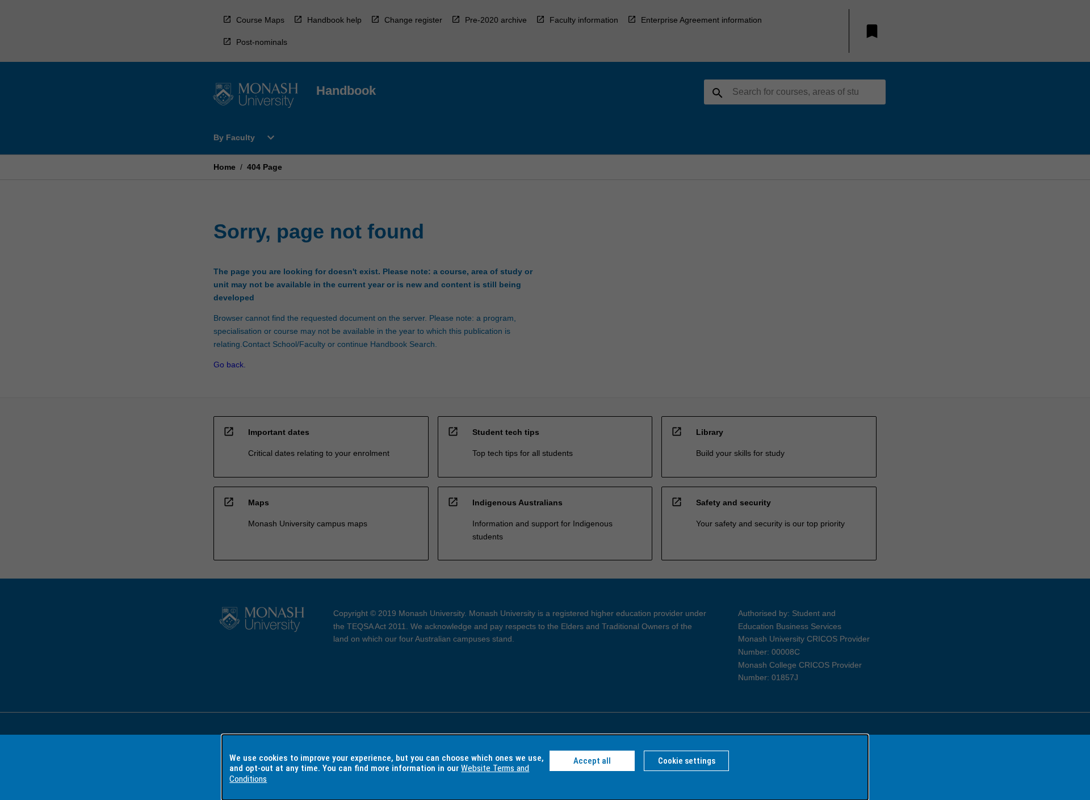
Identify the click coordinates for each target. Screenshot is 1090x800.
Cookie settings (686, 761)
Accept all (592, 761)
